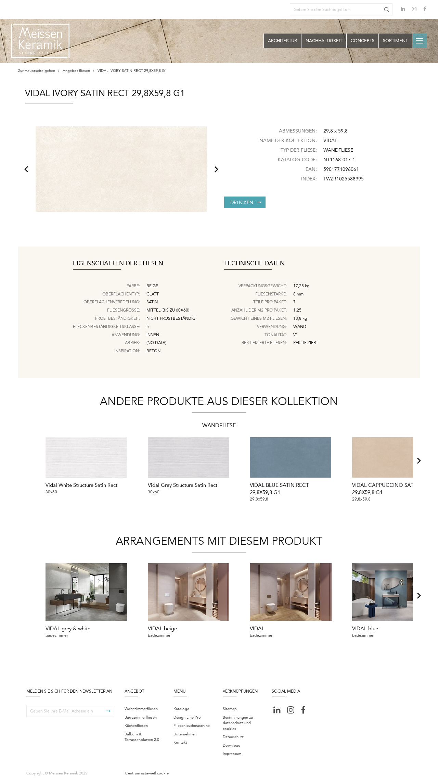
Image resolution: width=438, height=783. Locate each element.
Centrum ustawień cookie (147, 773)
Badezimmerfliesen (141, 717)
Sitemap (230, 709)
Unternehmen (184, 734)
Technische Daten (254, 263)
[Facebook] (425, 9)
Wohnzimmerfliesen (141, 709)
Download (232, 745)
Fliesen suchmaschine (191, 725)
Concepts (362, 40)
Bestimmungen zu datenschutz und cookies (238, 723)
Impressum (232, 754)
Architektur (282, 40)
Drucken (241, 202)
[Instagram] (414, 9)
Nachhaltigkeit (324, 40)
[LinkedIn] (403, 9)
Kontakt (180, 742)
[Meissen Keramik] (40, 41)
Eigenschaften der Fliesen (118, 263)
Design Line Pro (187, 717)
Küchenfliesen (136, 725)
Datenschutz (233, 737)
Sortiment (395, 40)
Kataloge (181, 709)
